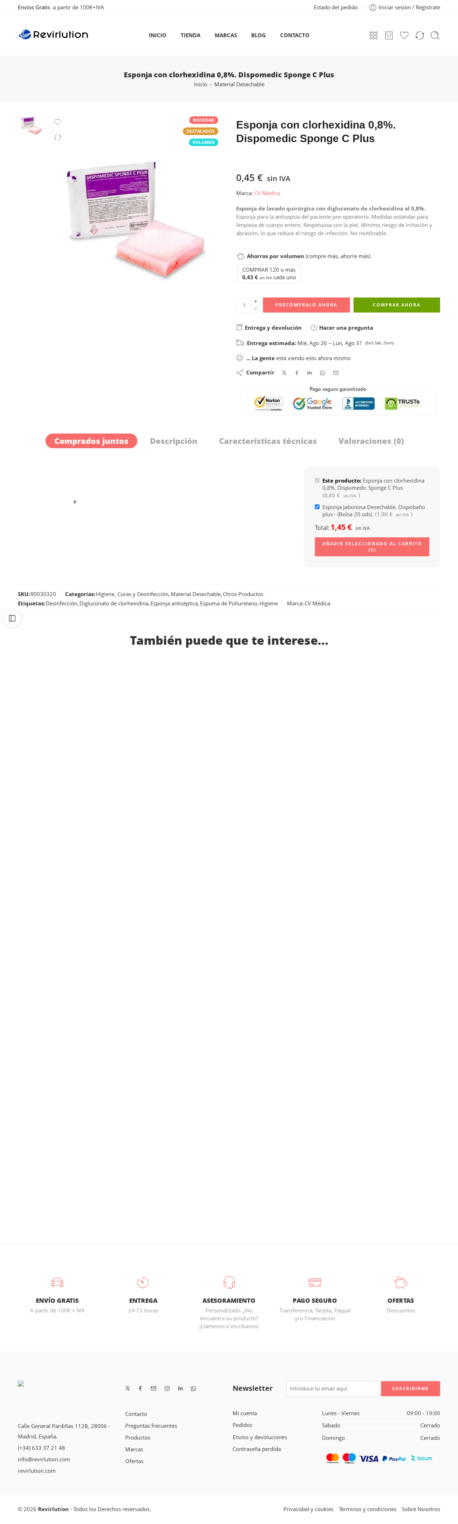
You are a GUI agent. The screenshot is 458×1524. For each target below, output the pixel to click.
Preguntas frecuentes (151, 1425)
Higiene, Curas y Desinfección (132, 594)
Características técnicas (268, 441)
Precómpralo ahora (306, 305)
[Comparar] (57, 137)
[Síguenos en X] (127, 1388)
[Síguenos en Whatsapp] (193, 1388)
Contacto (136, 1414)
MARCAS (226, 35)
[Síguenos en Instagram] (167, 1388)
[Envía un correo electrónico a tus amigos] (336, 373)
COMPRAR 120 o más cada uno (269, 273)
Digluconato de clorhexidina (113, 603)
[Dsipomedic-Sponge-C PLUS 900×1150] (31, 125)
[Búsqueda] (435, 35)
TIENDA (190, 35)
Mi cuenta (245, 1413)
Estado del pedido (336, 7)
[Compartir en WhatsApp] (323, 373)
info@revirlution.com (44, 1459)
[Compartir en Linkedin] (309, 373)
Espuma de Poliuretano (228, 603)
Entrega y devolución (272, 327)
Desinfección (61, 603)
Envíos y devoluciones (260, 1437)
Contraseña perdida (257, 1449)
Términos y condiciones (367, 1509)
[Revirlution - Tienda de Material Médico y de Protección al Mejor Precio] (53, 35)
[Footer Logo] (68, 1391)
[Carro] (389, 35)
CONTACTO (295, 35)
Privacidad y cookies (308, 1509)
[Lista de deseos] (57, 122)
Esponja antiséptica (174, 603)
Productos (137, 1437)
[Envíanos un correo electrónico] (153, 1388)
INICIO (157, 35)
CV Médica (267, 193)
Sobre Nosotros (421, 1509)
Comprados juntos (91, 441)
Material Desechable (239, 84)
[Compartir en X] (284, 373)
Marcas (134, 1449)
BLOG (258, 35)
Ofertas (134, 1461)
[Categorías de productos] (374, 35)
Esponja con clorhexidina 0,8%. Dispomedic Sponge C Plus (373, 488)
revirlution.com (37, 1470)
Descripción (174, 441)
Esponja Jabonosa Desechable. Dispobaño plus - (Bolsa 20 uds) (373, 511)
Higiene (268, 603)
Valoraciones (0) (371, 441)
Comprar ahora (396, 305)
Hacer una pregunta (345, 327)
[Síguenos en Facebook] (140, 1388)
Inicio (200, 84)
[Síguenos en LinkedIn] (180, 1388)
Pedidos (242, 1425)
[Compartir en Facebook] (296, 373)
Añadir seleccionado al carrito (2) (372, 547)
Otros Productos (243, 594)
